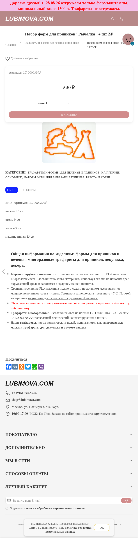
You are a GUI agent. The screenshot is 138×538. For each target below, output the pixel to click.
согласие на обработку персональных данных (52, 508)
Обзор (11, 190)
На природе (110, 172)
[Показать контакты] (121, 18)
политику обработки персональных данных (68, 529)
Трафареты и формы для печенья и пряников (64, 172)
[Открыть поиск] (112, 18)
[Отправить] (126, 500)
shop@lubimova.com (26, 399)
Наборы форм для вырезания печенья (54, 177)
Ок (102, 527)
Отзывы (29, 190)
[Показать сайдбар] (130, 18)
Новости (115, 524)
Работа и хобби (98, 177)
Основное (13, 177)
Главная (22, 524)
